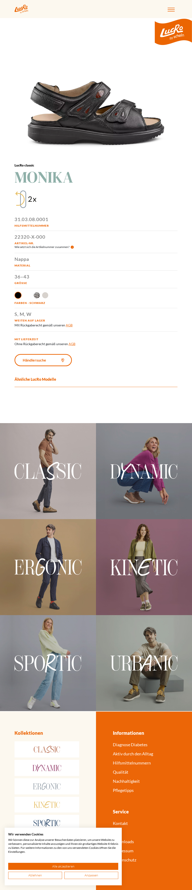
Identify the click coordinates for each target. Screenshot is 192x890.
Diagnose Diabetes (130, 744)
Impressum (123, 850)
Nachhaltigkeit (126, 781)
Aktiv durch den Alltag (133, 753)
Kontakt (120, 823)
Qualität (120, 772)
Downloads (123, 841)
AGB (69, 325)
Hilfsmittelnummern (132, 762)
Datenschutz (124, 859)
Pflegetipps (123, 790)
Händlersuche (34, 360)
